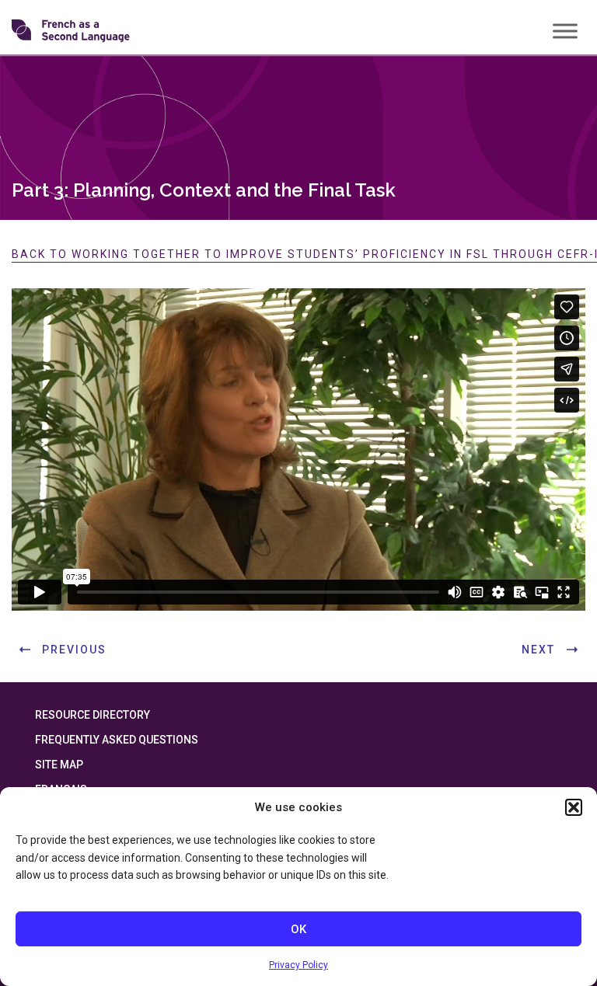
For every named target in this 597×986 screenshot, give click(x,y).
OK (298, 929)
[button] (573, 807)
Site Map (59, 764)
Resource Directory (92, 715)
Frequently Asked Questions (116, 739)
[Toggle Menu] (565, 30)
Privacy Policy (298, 965)
